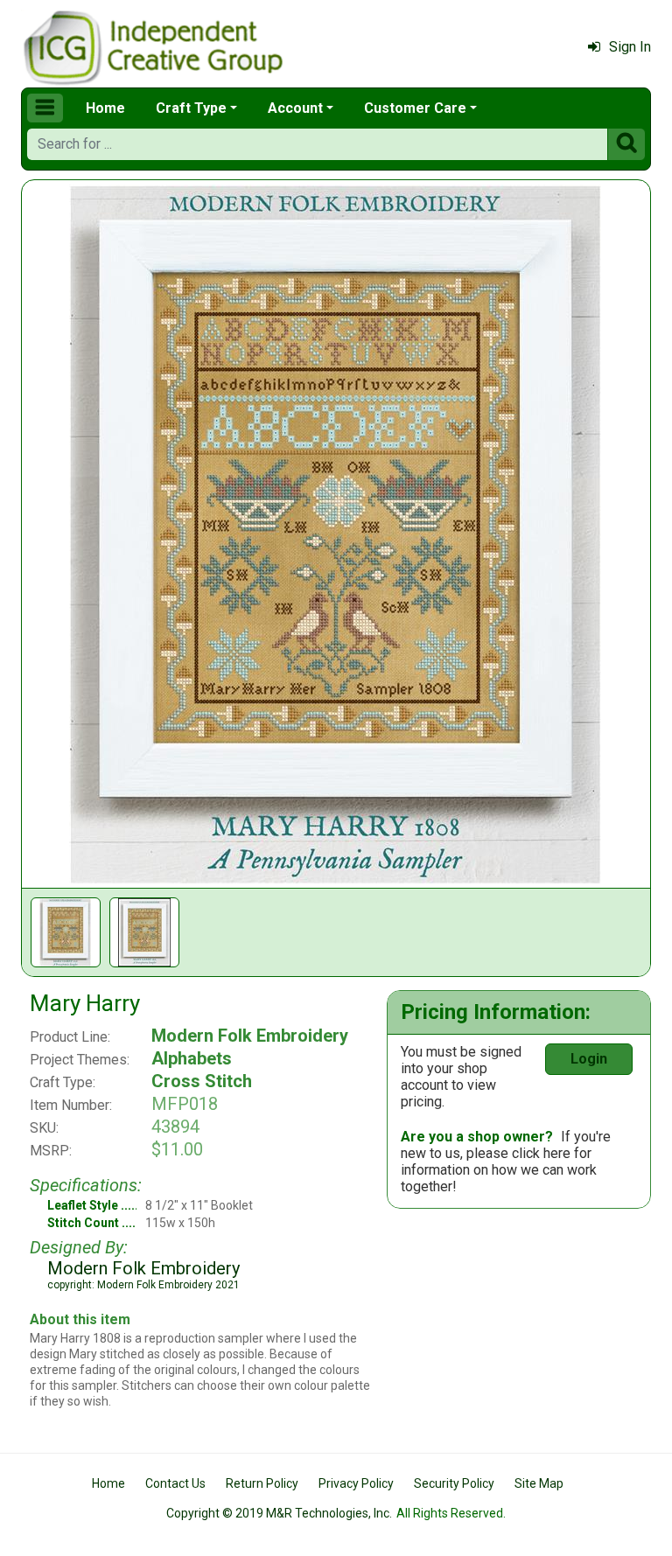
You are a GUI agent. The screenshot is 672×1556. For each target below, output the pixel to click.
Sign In (630, 46)
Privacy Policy (356, 1483)
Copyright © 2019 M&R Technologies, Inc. (279, 1513)
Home (105, 108)
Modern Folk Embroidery (249, 1035)
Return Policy (262, 1483)
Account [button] (295, 108)
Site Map (539, 1483)
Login (588, 1058)
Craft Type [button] (191, 108)
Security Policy (454, 1483)
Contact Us (175, 1483)
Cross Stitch (201, 1081)
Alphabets (191, 1058)
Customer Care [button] (415, 108)
